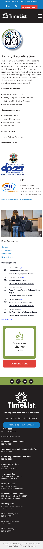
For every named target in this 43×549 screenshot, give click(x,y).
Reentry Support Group (18, 280)
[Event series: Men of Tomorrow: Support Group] (21, 299)
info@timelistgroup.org (14, 1)
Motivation (6, 254)
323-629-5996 (6, 459)
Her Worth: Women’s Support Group (23, 312)
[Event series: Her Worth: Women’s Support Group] (21, 309)
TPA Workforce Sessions (18, 270)
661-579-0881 (6, 451)
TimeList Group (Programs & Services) (21, 274)
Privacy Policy (12, 546)
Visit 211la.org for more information (17, 200)
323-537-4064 (6, 516)
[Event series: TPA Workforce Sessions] (21, 268)
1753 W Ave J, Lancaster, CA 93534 (20, 296)
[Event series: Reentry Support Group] (23, 277)
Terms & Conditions (28, 546)
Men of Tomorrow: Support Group (22, 302)
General (4, 247)
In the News (6, 250)
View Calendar (6, 319)
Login (9, 6)
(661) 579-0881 (32, 1)
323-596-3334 (6, 531)
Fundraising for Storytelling (21, 425)
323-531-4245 (6, 524)
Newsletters (6, 257)
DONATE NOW (29, 7)
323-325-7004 (6, 444)
